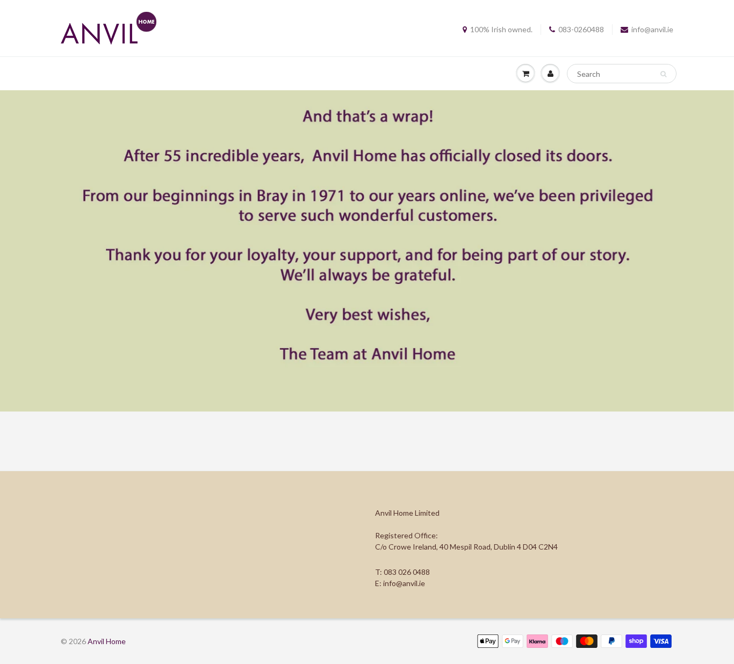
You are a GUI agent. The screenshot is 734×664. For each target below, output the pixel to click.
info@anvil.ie (652, 29)
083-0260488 (581, 29)
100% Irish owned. (501, 29)
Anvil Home (107, 641)
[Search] (663, 74)
